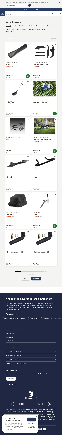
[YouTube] (31, 404)
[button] (27, 44)
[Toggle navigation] (60, 13)
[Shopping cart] (56, 13)
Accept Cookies (31, 419)
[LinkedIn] (40, 404)
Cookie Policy (9, 429)
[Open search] (52, 13)
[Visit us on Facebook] (12, 404)
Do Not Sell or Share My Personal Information (31, 425)
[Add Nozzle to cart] (28, 76)
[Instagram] (21, 404)
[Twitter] (50, 404)
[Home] (2, 13)
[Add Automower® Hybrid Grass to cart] (55, 113)
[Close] (36, 416)
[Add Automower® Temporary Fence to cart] (55, 151)
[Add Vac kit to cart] (55, 226)
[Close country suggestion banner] (59, 3)
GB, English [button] (8, 14)
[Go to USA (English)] (29, 5)
